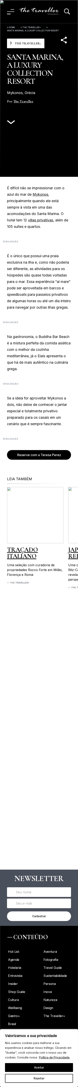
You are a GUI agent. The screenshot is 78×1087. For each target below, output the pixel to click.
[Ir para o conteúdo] (11, 122)
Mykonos (40, 194)
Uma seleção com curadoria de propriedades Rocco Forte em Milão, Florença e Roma (35, 570)
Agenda (13, 960)
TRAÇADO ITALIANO (22, 553)
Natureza (50, 1000)
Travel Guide (52, 968)
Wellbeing (15, 1008)
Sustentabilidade (55, 976)
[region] (39, 1058)
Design (48, 1008)
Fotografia (50, 960)
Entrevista (15, 976)
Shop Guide (16, 992)
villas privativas (40, 220)
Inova (47, 992)
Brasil (12, 1024)
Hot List (13, 952)
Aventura (50, 952)
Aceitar (39, 1067)
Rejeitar (39, 1078)
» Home (11, 27)
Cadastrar (39, 916)
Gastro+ (14, 1016)
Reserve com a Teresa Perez (39, 455)
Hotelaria (14, 968)
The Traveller (23, 101)
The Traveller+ (31, 27)
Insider (13, 984)
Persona (49, 984)
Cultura (13, 1000)
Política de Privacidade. (54, 1057)
